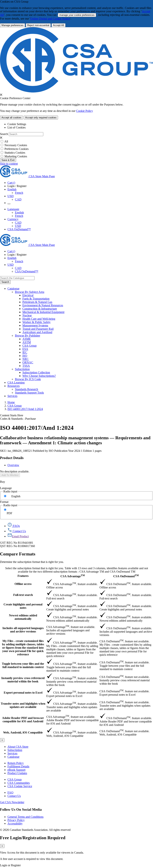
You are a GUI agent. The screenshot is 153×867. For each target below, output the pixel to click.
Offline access (23, 583)
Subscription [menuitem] (22, 369)
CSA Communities (18, 782)
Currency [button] (12, 219)
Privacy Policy (16, 820)
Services (12, 753)
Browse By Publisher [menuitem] (27, 335)
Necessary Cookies (15, 145)
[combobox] (17, 278)
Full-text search (23, 594)
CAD (18, 199)
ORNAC (27, 362)
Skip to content (9, 163)
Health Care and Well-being (38, 318)
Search (4, 134)
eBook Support (16, 769)
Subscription (14, 750)
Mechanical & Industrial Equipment (43, 312)
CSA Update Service (19, 786)
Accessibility (15, 823)
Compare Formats (17, 554)
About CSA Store (17, 746)
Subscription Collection (36, 372)
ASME (26, 338)
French (19, 192)
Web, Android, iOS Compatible (23, 732)
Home (11, 402)
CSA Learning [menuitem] (16, 382)
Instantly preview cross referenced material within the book (23, 679)
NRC (25, 359)
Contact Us (14, 795)
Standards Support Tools (29, 392)
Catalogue (13, 756)
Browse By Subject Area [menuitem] (29, 291)
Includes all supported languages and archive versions (23, 629)
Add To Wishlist (9, 475)
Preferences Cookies (16, 148)
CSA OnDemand (126, 576)
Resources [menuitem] (13, 385)
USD (10, 196)
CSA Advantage (72, 576)
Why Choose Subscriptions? (39, 375)
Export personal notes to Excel (23, 692)
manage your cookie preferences (77, 15)
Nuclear (27, 315)
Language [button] (13, 209)
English (19, 212)
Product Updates (17, 773)
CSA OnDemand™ (19, 229)
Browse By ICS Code (28, 379)
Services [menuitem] (12, 396)
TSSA (26, 365)
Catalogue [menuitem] (13, 288)
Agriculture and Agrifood (37, 332)
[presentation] (1, 95)
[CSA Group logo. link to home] (76, 91)
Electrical (27, 295)
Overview (13, 465)
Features (23, 575)
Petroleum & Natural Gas (37, 302)
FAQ (10, 792)
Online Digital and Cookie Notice (50, 18)
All (6, 141)
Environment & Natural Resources (42, 305)
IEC (24, 352)
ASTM (26, 342)
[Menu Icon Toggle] (8, 203)
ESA (25, 349)
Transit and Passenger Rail (38, 328)
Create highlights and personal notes (23, 606)
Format (4, 501)
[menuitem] (87, 295)
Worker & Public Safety (36, 322)
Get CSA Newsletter (12, 802)
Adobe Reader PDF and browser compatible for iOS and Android (23, 719)
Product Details (12, 458)
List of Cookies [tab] (16, 127)
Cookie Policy (84, 110)
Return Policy (15, 763)
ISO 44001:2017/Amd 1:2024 (25, 409)
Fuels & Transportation (35, 298)
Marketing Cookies (15, 156)
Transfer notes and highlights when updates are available (23, 705)
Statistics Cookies (14, 152)
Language (6, 488)
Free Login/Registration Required (32, 837)
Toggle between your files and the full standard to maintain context (23, 665)
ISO (24, 355)
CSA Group (29, 345)
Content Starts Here (11, 415)
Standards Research (26, 389)
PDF (9, 513)
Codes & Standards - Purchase (18, 418)
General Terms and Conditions (25, 816)
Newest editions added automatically (23, 617)
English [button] (11, 189)
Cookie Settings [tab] (16, 124)
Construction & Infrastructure (39, 308)
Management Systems (35, 325)
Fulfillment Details (18, 766)
